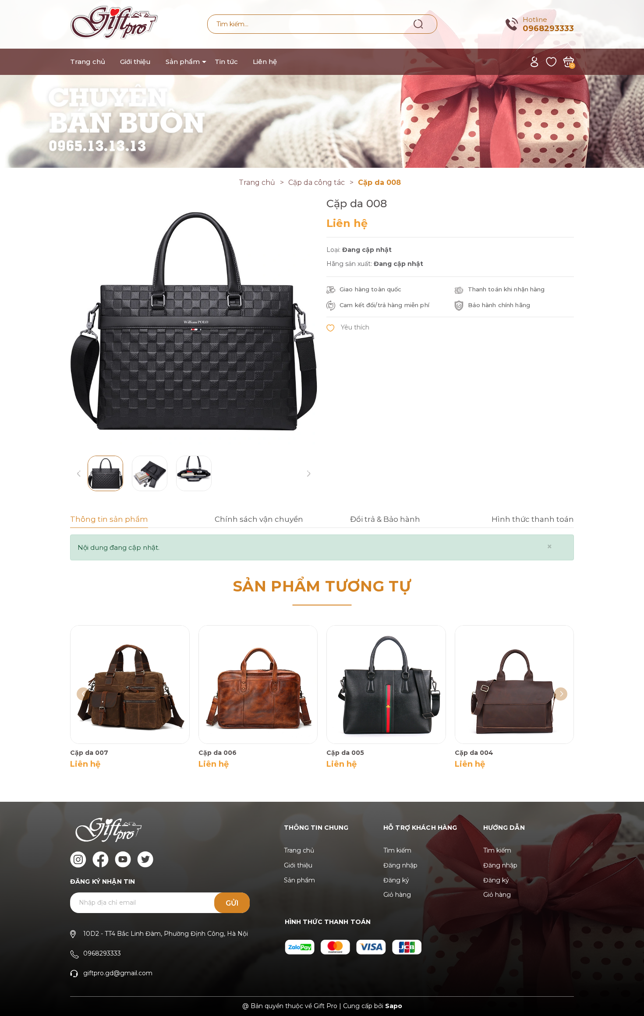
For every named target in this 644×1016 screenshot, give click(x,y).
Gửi (232, 903)
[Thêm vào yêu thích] (347, 327)
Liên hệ (265, 61)
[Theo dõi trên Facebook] (100, 859)
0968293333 (548, 28)
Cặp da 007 (89, 753)
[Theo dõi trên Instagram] (78, 859)
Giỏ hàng (397, 895)
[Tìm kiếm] (418, 23)
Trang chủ (87, 61)
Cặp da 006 (217, 753)
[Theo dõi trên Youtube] (123, 859)
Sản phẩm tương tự (322, 586)
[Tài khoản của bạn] (534, 61)
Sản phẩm (183, 61)
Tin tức (226, 61)
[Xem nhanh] (117, 684)
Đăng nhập (400, 865)
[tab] (133, 520)
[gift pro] (300, 946)
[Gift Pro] (322, 83)
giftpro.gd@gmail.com (117, 973)
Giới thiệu (135, 61)
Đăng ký (396, 880)
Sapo (393, 1006)
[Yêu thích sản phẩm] (551, 61)
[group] (194, 321)
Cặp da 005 (345, 753)
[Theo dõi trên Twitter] (145, 859)
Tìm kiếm (397, 850)
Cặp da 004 (474, 753)
